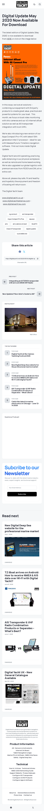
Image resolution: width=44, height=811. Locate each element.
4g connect (13, 214)
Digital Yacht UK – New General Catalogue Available (18, 675)
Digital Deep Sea (25, 757)
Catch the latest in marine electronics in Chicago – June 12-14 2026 (25, 403)
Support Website (16, 773)
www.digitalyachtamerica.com (16, 201)
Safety (16, 757)
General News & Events (26, 793)
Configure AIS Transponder (22, 775)
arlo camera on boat (20, 224)
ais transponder (27, 214)
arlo (6, 224)
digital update (31, 229)
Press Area (18, 795)
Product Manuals (29, 773)
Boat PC (34, 224)
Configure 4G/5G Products (22, 778)
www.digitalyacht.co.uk (12, 197)
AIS (13, 748)
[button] (3, 4)
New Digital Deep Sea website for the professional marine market (25, 366)
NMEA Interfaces (31, 755)
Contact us (28, 795)
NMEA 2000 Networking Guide (22, 770)
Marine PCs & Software (15, 755)
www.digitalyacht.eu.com (14, 204)
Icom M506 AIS (22, 234)
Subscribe (22, 494)
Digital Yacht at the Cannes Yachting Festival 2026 (23, 355)
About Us (12, 793)
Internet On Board (22, 750)
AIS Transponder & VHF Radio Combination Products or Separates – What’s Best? (24, 390)
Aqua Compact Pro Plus (16, 219)
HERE (9, 39)
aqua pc (32, 219)
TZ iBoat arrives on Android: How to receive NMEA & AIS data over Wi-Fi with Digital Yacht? (25, 378)
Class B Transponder (13, 229)
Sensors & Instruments (23, 748)
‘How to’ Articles (15, 768)
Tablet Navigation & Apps (22, 753)
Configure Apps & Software (22, 780)
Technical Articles (28, 768)
